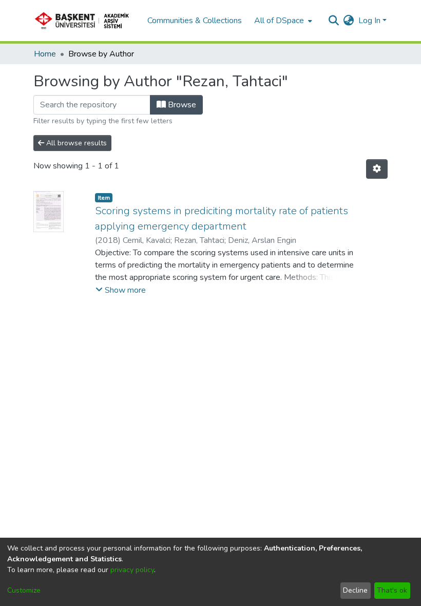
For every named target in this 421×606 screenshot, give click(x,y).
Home (45, 54)
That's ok (392, 590)
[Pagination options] (377, 169)
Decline (355, 590)
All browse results (75, 143)
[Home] (85, 20)
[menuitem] (282, 20)
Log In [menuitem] (369, 20)
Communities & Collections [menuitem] (194, 20)
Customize (24, 590)
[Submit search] (334, 20)
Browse (181, 104)
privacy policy (132, 570)
